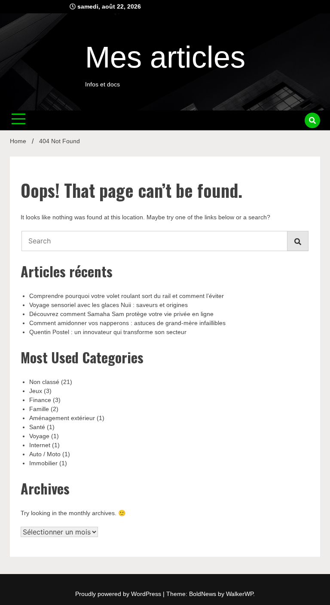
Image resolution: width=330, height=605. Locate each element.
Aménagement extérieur (62, 418)
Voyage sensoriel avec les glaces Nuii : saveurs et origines (108, 304)
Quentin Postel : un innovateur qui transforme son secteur (107, 332)
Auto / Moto (45, 454)
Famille (39, 408)
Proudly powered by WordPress (119, 593)
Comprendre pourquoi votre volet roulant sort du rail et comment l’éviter (126, 295)
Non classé (44, 381)
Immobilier (43, 463)
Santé (37, 427)
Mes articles (165, 57)
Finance (40, 399)
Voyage (39, 436)
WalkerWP (239, 593)
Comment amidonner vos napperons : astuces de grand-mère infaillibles (127, 322)
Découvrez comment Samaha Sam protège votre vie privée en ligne (121, 313)
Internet (39, 445)
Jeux (35, 390)
